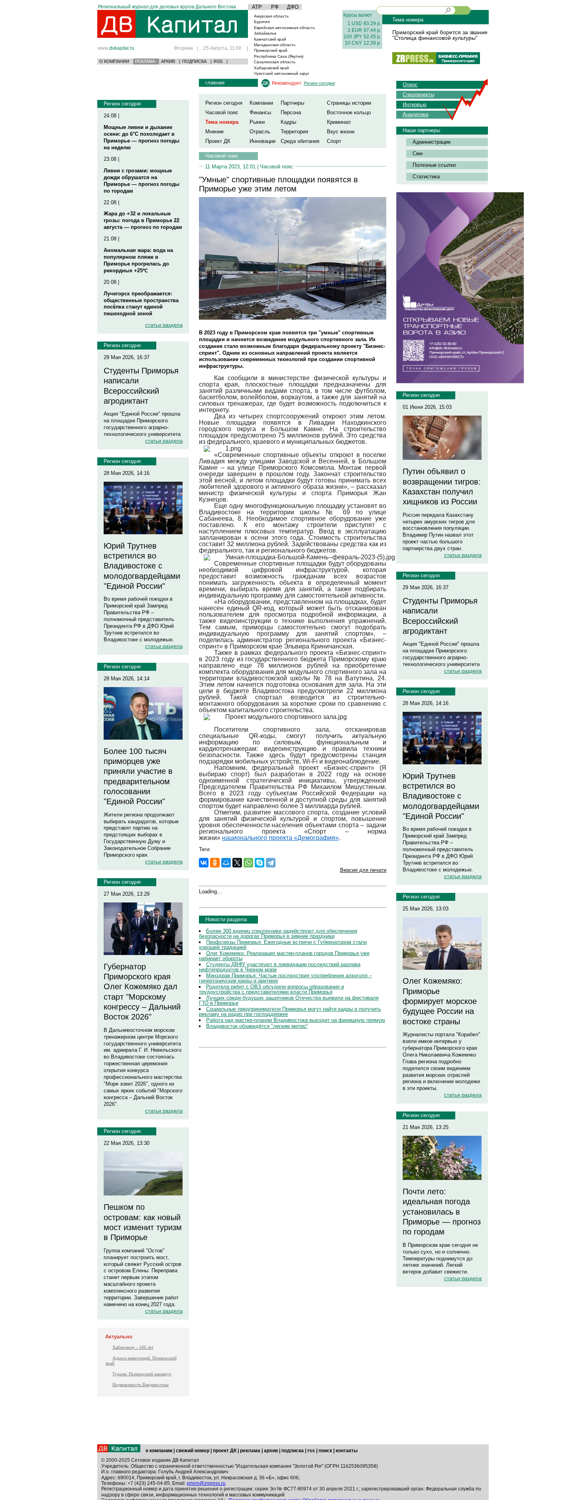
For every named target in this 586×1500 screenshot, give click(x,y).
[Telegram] (270, 862)
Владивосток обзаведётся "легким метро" (257, 1026)
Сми (418, 153)
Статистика (426, 177)
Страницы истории (349, 103)
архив (271, 1450)
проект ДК (224, 1450)
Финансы (260, 112)
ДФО (293, 7)
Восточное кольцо (349, 112)
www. (116, 48)
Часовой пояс (221, 112)
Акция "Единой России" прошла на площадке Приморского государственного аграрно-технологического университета (142, 424)
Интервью (415, 104)
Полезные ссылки (434, 165)
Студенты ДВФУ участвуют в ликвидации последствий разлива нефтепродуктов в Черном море (279, 967)
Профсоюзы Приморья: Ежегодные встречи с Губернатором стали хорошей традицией (283, 944)
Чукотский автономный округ (281, 73)
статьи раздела (164, 325)
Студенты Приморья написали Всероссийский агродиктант (141, 385)
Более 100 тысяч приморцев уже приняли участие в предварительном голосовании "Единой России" (138, 776)
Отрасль (260, 132)
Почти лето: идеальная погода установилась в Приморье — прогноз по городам (442, 1211)
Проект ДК (217, 141)
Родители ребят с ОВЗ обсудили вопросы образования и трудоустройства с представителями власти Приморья (271, 989)
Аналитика (415, 114)
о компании (159, 1450)
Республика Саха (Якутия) (278, 56)
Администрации (431, 142)
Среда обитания (300, 141)
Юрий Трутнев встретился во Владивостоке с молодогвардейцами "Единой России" (142, 565)
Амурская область (271, 16)
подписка (292, 1450)
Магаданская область (274, 45)
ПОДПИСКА (194, 61)
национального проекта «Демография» (280, 837)
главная (214, 83)
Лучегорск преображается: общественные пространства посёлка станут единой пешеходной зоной (141, 304)
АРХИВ (168, 61)
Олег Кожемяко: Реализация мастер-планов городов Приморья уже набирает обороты (284, 955)
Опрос (410, 85)
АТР (257, 7)
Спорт (334, 141)
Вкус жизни (340, 132)
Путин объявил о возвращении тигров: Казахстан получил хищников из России (442, 486)
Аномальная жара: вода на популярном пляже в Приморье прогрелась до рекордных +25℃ (138, 260)
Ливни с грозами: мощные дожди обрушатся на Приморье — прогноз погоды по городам (141, 181)
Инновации (262, 141)
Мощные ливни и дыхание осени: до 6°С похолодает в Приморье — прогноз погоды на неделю (141, 137)
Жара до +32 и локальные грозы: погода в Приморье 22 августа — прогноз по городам (143, 220)
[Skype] (259, 862)
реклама (250, 1450)
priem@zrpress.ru (206, 1483)
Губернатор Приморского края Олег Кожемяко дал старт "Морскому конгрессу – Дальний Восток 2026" (142, 991)
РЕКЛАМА (145, 61)
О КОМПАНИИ (114, 61)
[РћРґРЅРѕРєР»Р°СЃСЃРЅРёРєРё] (215, 862)
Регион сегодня (122, 104)
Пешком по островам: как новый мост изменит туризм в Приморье (143, 1222)
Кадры (288, 122)
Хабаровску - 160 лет (132, 1347)
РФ (275, 7)
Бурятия (261, 22)
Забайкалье (265, 33)
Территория (294, 132)
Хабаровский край (271, 68)
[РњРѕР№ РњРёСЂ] (226, 862)
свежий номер (192, 1450)
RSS (218, 61)
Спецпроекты (418, 95)
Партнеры (292, 103)
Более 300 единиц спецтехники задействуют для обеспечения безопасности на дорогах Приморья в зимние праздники (278, 933)
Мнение (214, 132)
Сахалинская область (274, 62)
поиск (325, 1450)
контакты (347, 1450)
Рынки (257, 122)
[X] (237, 862)
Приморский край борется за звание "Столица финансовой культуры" (440, 35)
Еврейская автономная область (284, 27)
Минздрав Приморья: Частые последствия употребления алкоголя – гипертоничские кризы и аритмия (285, 978)
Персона (291, 112)
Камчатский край (270, 39)
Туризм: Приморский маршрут (141, 1373)
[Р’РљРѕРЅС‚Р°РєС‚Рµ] (203, 862)
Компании (261, 103)
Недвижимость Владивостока (140, 1384)
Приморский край (270, 50)
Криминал (339, 122)
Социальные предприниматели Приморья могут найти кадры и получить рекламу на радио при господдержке (290, 1011)
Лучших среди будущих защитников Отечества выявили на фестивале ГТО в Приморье (289, 1000)
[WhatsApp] (248, 862)
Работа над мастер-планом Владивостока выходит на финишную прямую (295, 1020)
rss (311, 1450)
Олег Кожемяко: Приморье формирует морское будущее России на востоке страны (440, 1001)
